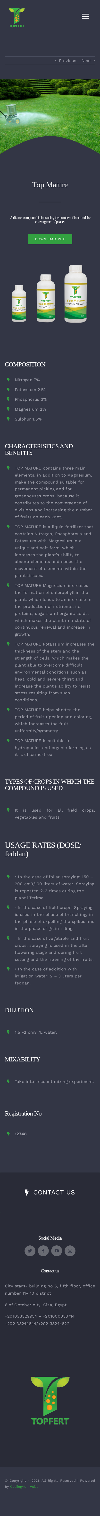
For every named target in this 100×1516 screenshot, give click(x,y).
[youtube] (56, 1250)
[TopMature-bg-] (50, 264)
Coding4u (18, 1486)
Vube (34, 1486)
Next (86, 60)
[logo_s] (50, 1361)
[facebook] (43, 1250)
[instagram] (70, 1250)
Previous (67, 60)
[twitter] (30, 1250)
